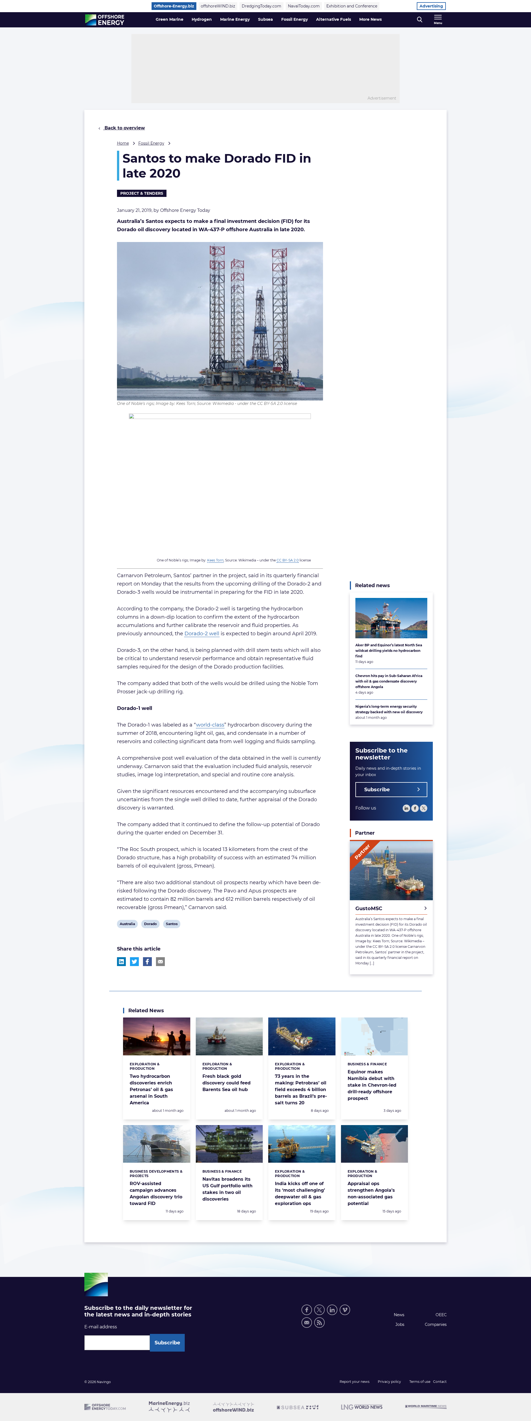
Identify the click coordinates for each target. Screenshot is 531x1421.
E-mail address (100, 1326)
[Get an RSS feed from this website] (319, 1322)
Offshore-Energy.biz (174, 6)
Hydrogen (202, 19)
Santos (172, 925)
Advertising (431, 6)
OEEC (441, 1314)
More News (370, 19)
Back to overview (124, 128)
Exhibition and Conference (351, 6)
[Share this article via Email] (160, 961)
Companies (436, 1324)
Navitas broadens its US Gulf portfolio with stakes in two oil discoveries (227, 1189)
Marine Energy (235, 19)
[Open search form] (419, 19)
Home (123, 143)
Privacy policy (389, 1382)
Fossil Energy (294, 19)
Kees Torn (215, 560)
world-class (210, 725)
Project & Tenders (141, 193)
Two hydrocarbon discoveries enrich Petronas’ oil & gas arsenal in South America (151, 1089)
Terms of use (419, 1382)
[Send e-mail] (306, 1322)
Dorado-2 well (201, 634)
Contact (440, 1382)
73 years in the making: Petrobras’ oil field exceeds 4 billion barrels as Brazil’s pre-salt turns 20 (301, 1089)
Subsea (265, 19)
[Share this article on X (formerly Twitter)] (134, 961)
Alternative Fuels (333, 19)
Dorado (150, 925)
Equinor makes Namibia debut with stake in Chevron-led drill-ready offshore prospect (372, 1085)
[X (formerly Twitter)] (319, 1310)
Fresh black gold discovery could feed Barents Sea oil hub (226, 1083)
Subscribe (377, 790)
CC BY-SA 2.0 (288, 560)
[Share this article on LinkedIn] (121, 961)
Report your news (354, 1382)
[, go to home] (104, 19)
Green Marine (169, 19)
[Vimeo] (345, 1310)
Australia (127, 925)
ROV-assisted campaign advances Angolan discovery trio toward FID (156, 1193)
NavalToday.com (304, 6)
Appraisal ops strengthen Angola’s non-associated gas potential (371, 1193)
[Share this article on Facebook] (147, 961)
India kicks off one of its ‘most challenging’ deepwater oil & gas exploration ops (300, 1193)
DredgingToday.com (261, 6)
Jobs (399, 1324)
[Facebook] (415, 808)
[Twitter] (423, 808)
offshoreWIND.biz (218, 6)
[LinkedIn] (406, 808)
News (399, 1314)
